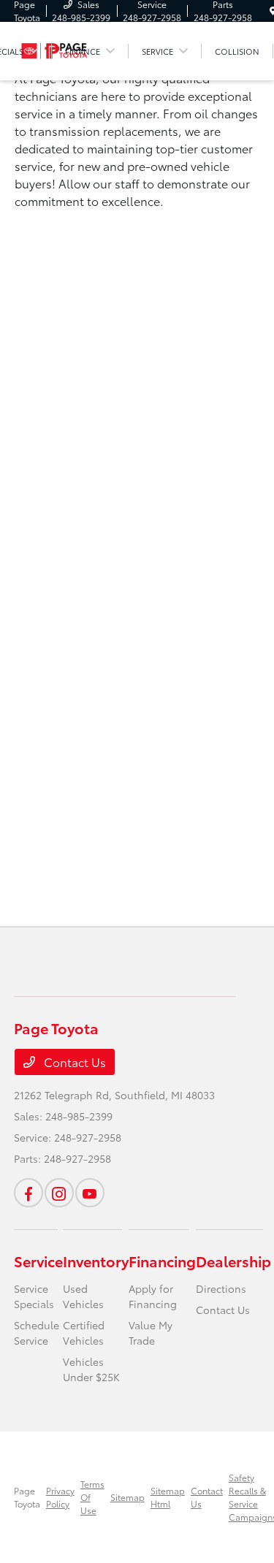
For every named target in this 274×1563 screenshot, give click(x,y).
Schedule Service (36, 1333)
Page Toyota (27, 1497)
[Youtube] (89, 1192)
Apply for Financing (153, 1296)
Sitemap (127, 1497)
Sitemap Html (168, 1497)
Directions (221, 1288)
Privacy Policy (60, 1497)
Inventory (96, 1260)
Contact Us (73, 1061)
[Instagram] (59, 1192)
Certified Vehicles (83, 1333)
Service (38, 1260)
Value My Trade (150, 1333)
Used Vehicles (83, 1296)
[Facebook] (28, 1192)
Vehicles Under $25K (91, 1369)
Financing (162, 1260)
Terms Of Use (92, 1497)
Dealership (233, 1260)
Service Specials (34, 1296)
